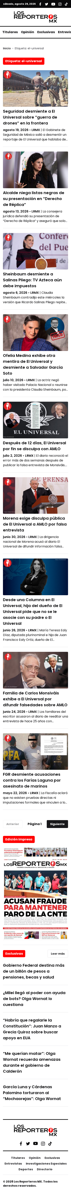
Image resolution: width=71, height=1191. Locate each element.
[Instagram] (43, 1143)
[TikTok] (50, 1143)
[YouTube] (35, 1143)
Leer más (58, 954)
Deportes (26, 1169)
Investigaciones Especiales (46, 1164)
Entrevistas (13, 1164)
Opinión (27, 32)
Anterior (12, 824)
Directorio (44, 1169)
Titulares (10, 32)
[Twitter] (28, 1143)
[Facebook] (21, 1143)
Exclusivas (46, 32)
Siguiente (57, 824)
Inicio (7, 48)
